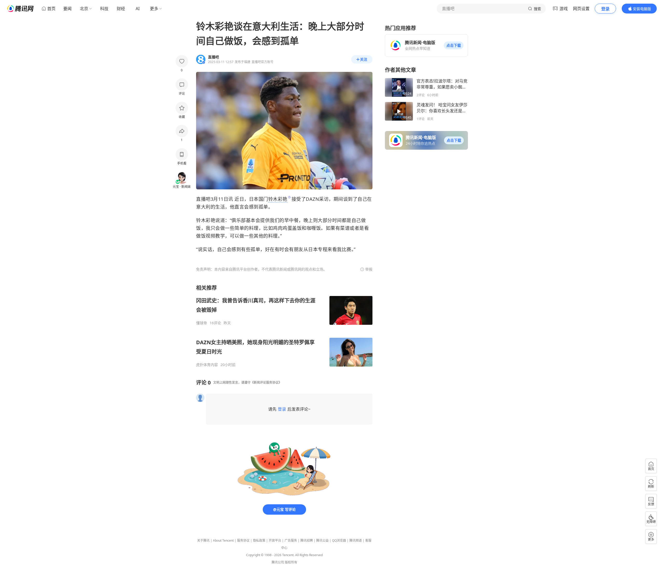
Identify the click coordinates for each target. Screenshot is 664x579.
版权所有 (291, 562)
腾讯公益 (322, 540)
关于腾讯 (203, 540)
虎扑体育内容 (207, 365)
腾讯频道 (355, 540)
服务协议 (243, 540)
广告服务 (291, 540)
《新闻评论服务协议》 (266, 382)
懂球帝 (201, 323)
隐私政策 (259, 540)
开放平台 (275, 540)
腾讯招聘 (306, 540)
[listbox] (284, 326)
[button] (454, 45)
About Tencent (223, 540)
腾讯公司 (278, 562)
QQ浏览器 (339, 540)
